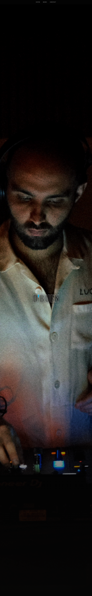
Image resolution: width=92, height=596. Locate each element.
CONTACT (53, 2)
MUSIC (45, 2)
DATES (38, 2)
